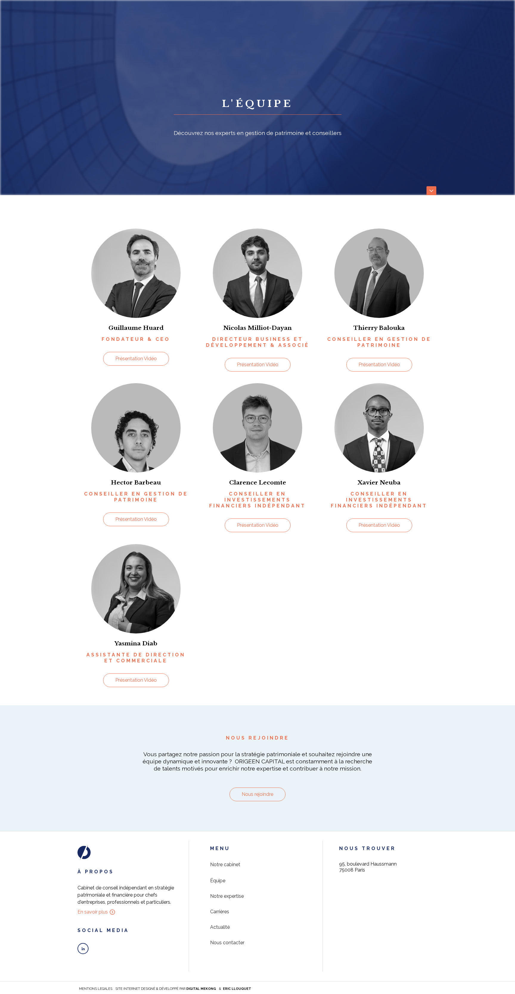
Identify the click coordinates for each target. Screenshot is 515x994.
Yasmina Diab (135, 643)
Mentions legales (95, 989)
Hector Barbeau (136, 482)
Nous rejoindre (257, 794)
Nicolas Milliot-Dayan (257, 327)
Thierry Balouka (379, 327)
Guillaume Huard (136, 327)
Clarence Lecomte (257, 482)
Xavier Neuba (379, 482)
